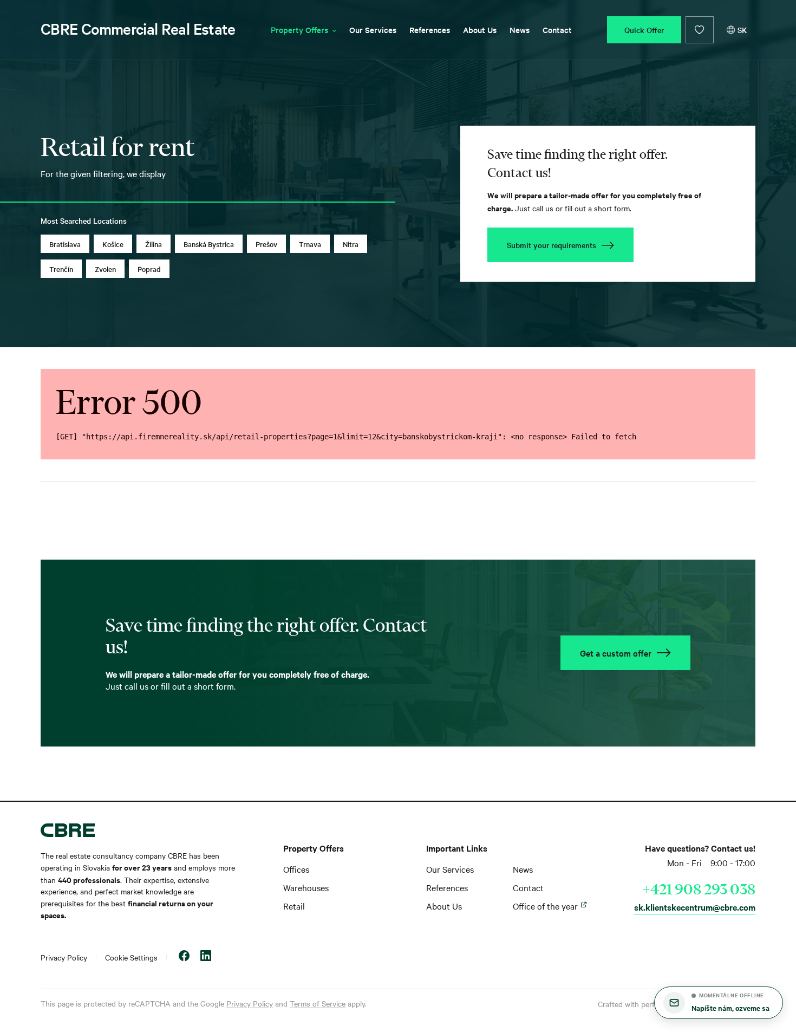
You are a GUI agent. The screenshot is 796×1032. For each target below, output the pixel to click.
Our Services (372, 29)
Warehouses (306, 887)
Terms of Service (317, 1003)
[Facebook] (184, 957)
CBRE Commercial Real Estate (138, 28)
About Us (480, 29)
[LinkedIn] (205, 957)
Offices (296, 869)
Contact (557, 29)
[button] (718, 1002)
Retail (294, 906)
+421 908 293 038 (698, 889)
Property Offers (299, 29)
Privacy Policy (64, 957)
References (429, 29)
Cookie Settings (131, 957)
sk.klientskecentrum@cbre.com (694, 907)
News (520, 29)
